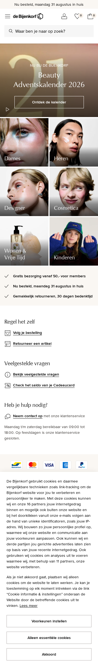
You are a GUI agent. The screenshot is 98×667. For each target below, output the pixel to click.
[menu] (7, 16)
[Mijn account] (64, 16)
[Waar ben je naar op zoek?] (11, 31)
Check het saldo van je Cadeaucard (44, 385)
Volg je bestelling (27, 332)
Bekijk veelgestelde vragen (36, 374)
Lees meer (29, 605)
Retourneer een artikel (32, 343)
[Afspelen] (7, 109)
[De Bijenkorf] (28, 16)
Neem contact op (27, 416)
